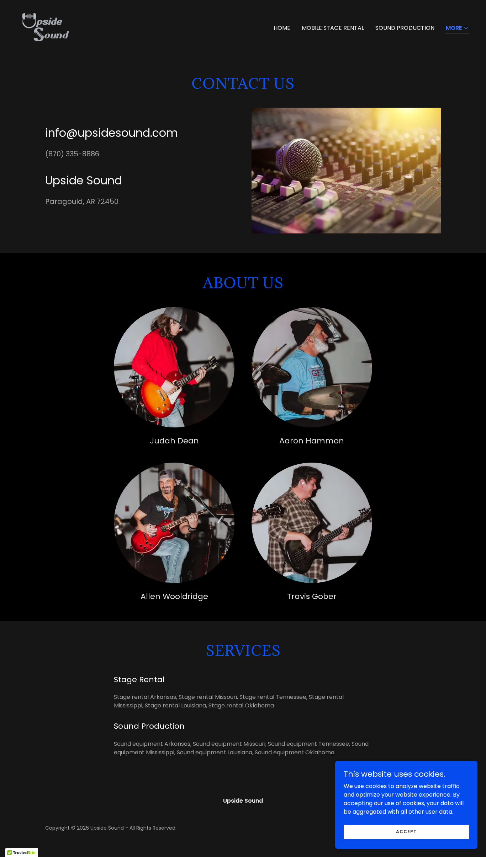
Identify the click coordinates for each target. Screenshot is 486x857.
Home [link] (282, 28)
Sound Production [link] (404, 28)
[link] (45, 26)
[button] (457, 28)
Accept (406, 831)
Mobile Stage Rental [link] (333, 28)
